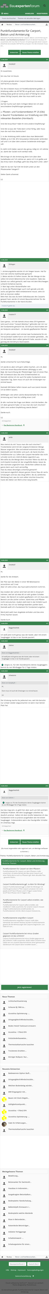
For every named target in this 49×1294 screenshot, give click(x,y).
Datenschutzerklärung (23, 1276)
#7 (47, 623)
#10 (47, 786)
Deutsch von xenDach (35, 1283)
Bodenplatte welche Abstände (20, 1213)
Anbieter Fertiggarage (17, 1232)
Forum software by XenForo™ (16, 1283)
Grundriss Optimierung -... (19, 1013)
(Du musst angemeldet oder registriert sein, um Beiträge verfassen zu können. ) (24, 850)
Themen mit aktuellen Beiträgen (29, 18)
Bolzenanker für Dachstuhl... (19, 1182)
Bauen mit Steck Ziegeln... (18, 1098)
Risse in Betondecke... (17, 1219)
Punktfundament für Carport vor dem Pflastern (21, 869)
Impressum (22, 1270)
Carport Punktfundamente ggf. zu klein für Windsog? (24, 884)
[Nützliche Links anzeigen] (46, 24)
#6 (47, 560)
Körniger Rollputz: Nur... (18, 1057)
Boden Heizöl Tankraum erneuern (22, 1026)
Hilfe (7, 1270)
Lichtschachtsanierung (17, 1001)
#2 (47, 260)
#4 (47, 345)
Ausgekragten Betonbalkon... (20, 1194)
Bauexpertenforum (17, 1264)
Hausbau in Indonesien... (18, 1188)
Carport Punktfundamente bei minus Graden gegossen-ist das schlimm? (21, 934)
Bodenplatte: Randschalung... (20, 1201)
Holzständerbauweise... (17, 1038)
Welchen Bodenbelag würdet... (20, 1085)
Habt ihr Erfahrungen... (17, 1123)
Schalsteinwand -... (16, 1238)
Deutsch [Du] (33, 1264)
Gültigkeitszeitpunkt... (17, 1104)
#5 (47, 433)
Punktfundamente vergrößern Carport (18, 918)
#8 (47, 641)
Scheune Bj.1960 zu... (16, 1007)
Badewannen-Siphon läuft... (19, 1073)
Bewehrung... (13, 1176)
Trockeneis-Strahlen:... (17, 1051)
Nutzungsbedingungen (35, 1270)
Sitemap (13, 1270)
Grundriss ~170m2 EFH (17, 1032)
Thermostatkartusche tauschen (21, 1044)
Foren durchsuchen (9, 18)
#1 (47, 59)
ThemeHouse (31, 1285)
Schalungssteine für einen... (19, 1244)
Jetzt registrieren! (24, 987)
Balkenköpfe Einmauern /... (19, 1207)
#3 (47, 310)
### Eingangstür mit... (17, 1092)
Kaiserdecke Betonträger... (19, 1225)
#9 (47, 671)
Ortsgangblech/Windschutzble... (21, 1019)
